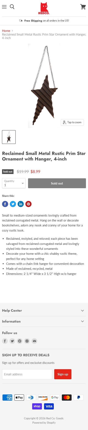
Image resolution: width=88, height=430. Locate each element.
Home (6, 30)
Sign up (63, 374)
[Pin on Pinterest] (28, 204)
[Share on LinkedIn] (21, 204)
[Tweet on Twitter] (13, 204)
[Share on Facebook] (5, 204)
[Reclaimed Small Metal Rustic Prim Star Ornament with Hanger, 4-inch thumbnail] (8, 137)
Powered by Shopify (44, 422)
